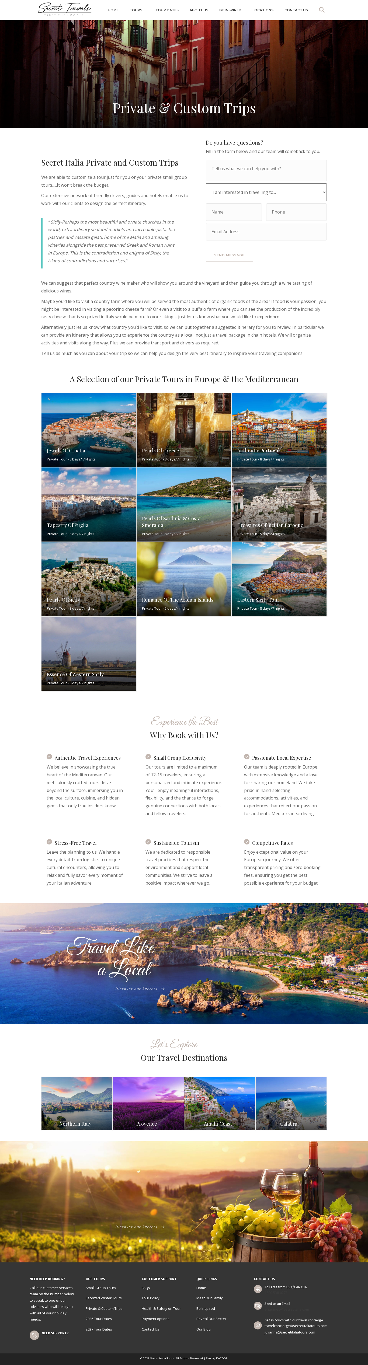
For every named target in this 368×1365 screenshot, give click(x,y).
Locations (262, 10)
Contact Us (296, 10)
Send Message (229, 255)
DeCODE (221, 1358)
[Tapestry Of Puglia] (88, 504)
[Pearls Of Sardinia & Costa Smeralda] (184, 504)
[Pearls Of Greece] (184, 430)
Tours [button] (136, 10)
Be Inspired (230, 10)
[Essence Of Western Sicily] (88, 654)
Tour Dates (167, 10)
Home (113, 10)
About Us (199, 10)
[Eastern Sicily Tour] (279, 579)
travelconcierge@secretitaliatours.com (296, 1325)
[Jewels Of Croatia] (88, 430)
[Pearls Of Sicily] (88, 579)
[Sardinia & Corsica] (249, 1103)
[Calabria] (178, 1103)
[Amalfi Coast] (107, 1103)
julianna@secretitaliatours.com (290, 1332)
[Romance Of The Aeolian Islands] (184, 579)
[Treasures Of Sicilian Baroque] (279, 504)
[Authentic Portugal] (279, 430)
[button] (323, 10)
